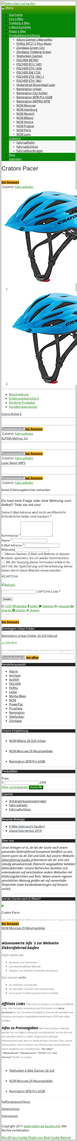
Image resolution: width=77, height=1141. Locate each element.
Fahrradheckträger (29, 151)
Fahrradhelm (25, 142)
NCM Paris (23, 130)
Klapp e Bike (17, 31)
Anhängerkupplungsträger (28, 801)
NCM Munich (25, 114)
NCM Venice (24, 122)
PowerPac (16, 704)
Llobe (13, 692)
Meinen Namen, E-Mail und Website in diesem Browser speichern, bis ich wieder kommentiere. (35, 556)
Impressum (10, 1116)
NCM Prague (25, 126)
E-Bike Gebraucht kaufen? (27, 826)
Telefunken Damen (29, 56)
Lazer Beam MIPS (13, 463)
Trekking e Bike (19, 23)
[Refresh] (8, 585)
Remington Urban (29, 89)
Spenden (15, 159)
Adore (13, 671)
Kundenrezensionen (23, 407)
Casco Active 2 (11, 414)
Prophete (15, 708)
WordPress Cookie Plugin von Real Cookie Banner (36, 1137)
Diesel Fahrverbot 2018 (25, 831)
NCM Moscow (26, 105)
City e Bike (16, 19)
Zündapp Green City (30, 48)
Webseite (8, 550)
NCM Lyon (23, 134)
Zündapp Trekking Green (33, 52)
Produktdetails (12, 429)
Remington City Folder (32, 93)
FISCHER (15, 684)
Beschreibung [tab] (18, 394)
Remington (17, 712)
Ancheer (15, 675)
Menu (9, 8)
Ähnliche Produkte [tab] (22, 403)
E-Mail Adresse (12, 545)
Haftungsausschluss (16, 1102)
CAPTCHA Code (47, 592)
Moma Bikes (17, 696)
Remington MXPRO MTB (33, 101)
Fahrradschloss (27, 147)
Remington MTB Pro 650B (34, 97)
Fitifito (13, 688)
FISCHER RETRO (27, 60)
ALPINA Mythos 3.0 (14, 438)
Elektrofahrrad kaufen (16, 860)
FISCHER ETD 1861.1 (30, 77)
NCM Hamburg (26, 109)
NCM (12, 700)
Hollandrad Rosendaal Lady (35, 85)
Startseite (16, 15)
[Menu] (18, 3)
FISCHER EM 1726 (28, 72)
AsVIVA (14, 680)
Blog (12, 155)
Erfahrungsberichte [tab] (24, 398)
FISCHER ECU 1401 (29, 64)
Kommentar (11, 536)
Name (6, 540)
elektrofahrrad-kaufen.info (42, 1126)
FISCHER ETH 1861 (29, 81)
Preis (5, 778)
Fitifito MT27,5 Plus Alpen (34, 44)
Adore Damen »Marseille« (34, 39)
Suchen (34, 787)
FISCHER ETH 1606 (29, 68)
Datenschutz (10, 1109)
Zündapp (15, 721)
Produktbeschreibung (24, 35)
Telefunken (16, 717)
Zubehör (15, 138)
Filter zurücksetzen (15, 787)
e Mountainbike (20, 27)
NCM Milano (24, 118)
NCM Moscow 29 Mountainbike (23, 928)
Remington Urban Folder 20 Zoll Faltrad (29, 636)
